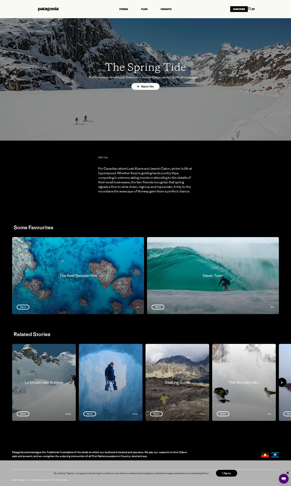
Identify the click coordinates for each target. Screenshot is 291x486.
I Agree (226, 473)
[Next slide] (281, 382)
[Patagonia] (48, 9)
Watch (23, 307)
